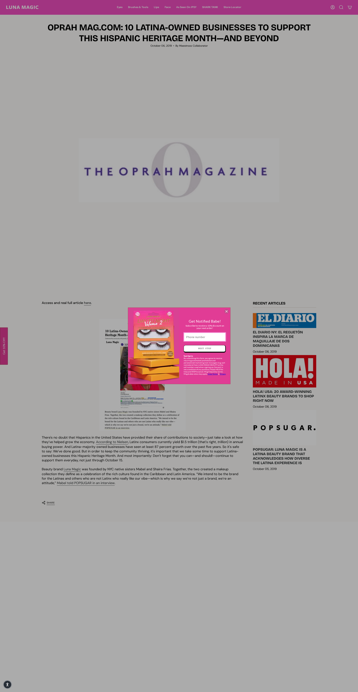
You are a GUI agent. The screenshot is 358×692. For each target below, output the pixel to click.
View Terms (213, 374)
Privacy (223, 374)
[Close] (226, 311)
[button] (7, 684)
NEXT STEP (204, 348)
